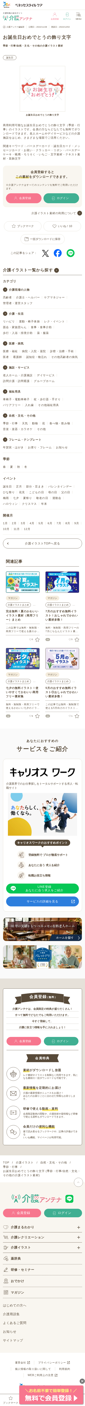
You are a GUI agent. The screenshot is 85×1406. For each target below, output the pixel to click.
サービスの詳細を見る (43, 901)
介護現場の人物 (19, 289)
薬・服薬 (43, 333)
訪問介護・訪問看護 (16, 381)
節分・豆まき (35, 486)
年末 (44, 503)
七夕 (16, 498)
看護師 (17, 357)
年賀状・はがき (13, 447)
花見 (22, 492)
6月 (50, 523)
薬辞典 (16, 1258)
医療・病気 (16, 343)
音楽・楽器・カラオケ (18, 429)
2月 (14, 523)
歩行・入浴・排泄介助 (18, 333)
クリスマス (29, 503)
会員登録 (55, 19)
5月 (41, 523)
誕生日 (9, 57)
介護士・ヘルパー (28, 297)
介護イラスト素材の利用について (53, 213)
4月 (32, 523)
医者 (6, 357)
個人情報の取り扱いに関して (33, 1368)
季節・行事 (9, 45)
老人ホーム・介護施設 (18, 375)
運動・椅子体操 (29, 321)
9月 (76, 523)
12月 (27, 529)
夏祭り (27, 498)
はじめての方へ (14, 1305)
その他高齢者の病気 (64, 357)
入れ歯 (29, 405)
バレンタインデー (60, 486)
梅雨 (6, 498)
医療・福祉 (10, 351)
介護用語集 (11, 1314)
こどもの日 (36, 492)
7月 (59, 523)
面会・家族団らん (15, 327)
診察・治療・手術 (62, 351)
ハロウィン (10, 503)
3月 (23, 523)
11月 (17, 529)
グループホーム (44, 381)
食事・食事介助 (41, 327)
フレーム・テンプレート (25, 439)
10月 (6, 529)
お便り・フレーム (40, 447)
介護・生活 (16, 313)
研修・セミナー (22, 1269)
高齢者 (7, 297)
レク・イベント (54, 321)
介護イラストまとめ (18, 604)
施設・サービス (19, 367)
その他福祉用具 (48, 405)
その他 (41, 429)
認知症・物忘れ (36, 357)
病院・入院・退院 (34, 351)
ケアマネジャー (54, 297)
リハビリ (9, 321)
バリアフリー (12, 405)
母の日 (52, 492)
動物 (35, 423)
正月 (19, 486)
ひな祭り (9, 492)
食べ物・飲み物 (59, 423)
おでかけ (17, 1281)
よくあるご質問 (14, 1323)
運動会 (56, 498)
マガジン (17, 1292)
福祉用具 (15, 391)
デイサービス (46, 375)
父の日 (65, 492)
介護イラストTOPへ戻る (42, 543)
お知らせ (62, 447)
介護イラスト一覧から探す (28, 270)
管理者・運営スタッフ (18, 303)
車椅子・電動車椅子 (16, 399)
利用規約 (64, 1368)
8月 (67, 523)
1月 (5, 523)
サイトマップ (13, 1340)
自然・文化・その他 (28, 45)
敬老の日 (42, 498)
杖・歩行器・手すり (47, 399)
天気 (25, 423)
